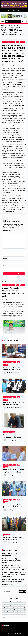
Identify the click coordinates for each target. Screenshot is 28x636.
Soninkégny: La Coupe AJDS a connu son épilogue (13, 538)
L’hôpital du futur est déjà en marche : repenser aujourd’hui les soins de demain (13, 560)
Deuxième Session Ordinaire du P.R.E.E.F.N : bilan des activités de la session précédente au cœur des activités (13, 436)
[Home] (2, 21)
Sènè (17, 42)
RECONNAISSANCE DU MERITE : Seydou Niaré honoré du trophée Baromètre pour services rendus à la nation (14, 471)
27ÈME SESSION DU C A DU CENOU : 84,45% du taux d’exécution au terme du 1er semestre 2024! (13, 369)
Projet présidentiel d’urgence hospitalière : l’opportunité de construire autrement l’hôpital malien (13, 567)
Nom (5, 251)
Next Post (5, 282)
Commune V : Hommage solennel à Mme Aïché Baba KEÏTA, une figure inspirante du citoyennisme (14, 574)
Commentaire (7, 230)
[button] (23, 21)
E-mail (5, 258)
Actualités (5, 42)
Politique (12, 42)
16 (24, 607)
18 (7, 609)
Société (22, 42)
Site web (5, 266)
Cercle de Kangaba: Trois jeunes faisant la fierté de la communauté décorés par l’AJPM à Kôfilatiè (12, 506)
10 (4, 607)
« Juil (3, 617)
